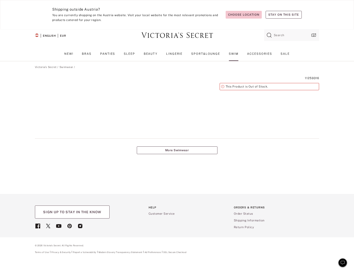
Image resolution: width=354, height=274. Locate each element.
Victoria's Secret (45, 67)
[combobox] (291, 35)
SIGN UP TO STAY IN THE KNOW (72, 212)
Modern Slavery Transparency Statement (120, 252)
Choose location (243, 14)
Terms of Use (42, 252)
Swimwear (66, 67)
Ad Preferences (152, 252)
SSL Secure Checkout (174, 252)
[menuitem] (68, 55)
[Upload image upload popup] (313, 35)
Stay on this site (283, 14)
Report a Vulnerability (84, 252)
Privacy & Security (61, 252)
